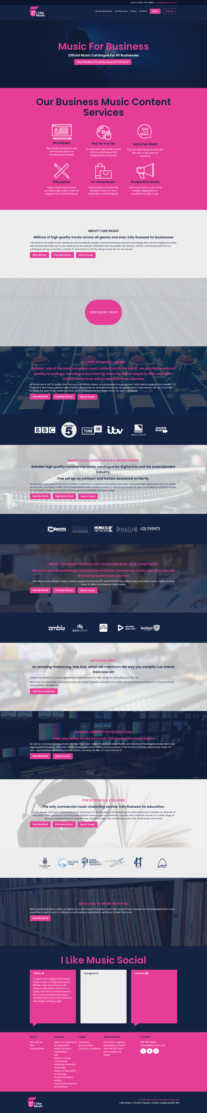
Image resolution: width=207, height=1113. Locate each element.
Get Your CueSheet (44, 691)
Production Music (145, 182)
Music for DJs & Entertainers (62, 1050)
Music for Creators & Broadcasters (65, 1044)
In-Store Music (103, 182)
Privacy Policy (86, 1045)
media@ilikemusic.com (165, 2)
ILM (56, 1054)
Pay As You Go (103, 143)
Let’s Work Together (114, 1042)
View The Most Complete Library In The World (103, 62)
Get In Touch (87, 396)
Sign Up (170, 11)
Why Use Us (36, 1042)
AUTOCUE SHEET (104, 660)
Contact (143, 11)
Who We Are (40, 254)
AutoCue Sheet (145, 144)
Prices (133, 11)
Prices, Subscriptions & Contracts (65, 1085)
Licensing (84, 1042)
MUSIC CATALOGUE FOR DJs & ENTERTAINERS (103, 460)
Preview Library (62, 254)
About (33, 1036)
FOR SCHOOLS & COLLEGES (103, 800)
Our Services (121, 11)
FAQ (32, 1045)
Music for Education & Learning (65, 1072)
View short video (103, 312)
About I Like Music (103, 11)
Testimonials (37, 1048)
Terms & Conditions (90, 1048)
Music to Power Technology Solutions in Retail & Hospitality (65, 1063)
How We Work (40, 396)
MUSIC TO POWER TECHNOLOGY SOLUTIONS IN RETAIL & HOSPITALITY (103, 564)
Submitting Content (114, 1045)
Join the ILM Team (113, 1048)
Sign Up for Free (64, 496)
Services (59, 1036)
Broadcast (61, 142)
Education (61, 182)
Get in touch (86, 255)
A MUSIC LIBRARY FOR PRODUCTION (103, 732)
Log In (155, 11)
